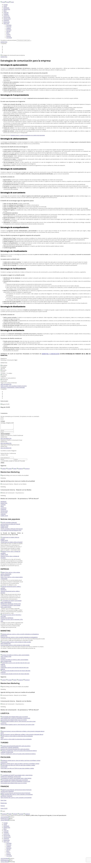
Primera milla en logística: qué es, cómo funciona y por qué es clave (17, 724)
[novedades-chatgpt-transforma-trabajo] (12, 602)
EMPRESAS (6, 8)
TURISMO (5, 14)
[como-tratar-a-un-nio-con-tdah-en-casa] (18, 765)
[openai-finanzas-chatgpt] (16, 789)
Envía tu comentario (5, 433)
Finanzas (8, 36)
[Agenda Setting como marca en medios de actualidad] (15, 475)
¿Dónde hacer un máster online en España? (11, 542)
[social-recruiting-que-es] (16, 642)
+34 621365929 (5, 820)
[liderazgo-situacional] (12, 588)
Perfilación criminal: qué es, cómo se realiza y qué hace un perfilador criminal (20, 763)
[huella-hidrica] (15, 664)
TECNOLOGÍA (7, 19)
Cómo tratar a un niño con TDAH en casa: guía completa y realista (17, 768)
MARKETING (6, 9)
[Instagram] (20, 468)
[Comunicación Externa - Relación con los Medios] (13, 484)
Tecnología (9, 37)
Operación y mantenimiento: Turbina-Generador (13, 387)
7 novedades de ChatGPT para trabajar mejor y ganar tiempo (10, 606)
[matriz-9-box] (12, 574)
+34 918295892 (5, 817)
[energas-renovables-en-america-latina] (15, 656)
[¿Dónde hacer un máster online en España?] (12, 539)
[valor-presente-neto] (17, 794)
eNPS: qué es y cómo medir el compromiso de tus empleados (16, 739)
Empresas (8, 26)
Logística (8, 28)
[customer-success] (12, 616)
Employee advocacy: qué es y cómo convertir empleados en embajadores (19, 637)
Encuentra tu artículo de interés (8, 40)
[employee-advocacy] (20, 634)
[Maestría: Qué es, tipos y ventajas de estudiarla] (12, 553)
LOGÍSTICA (6, 15)
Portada (5, 4)
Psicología (8, 25)
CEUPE (5, 6)
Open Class (6, 23)
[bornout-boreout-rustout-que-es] (22, 731)
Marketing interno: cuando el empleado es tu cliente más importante (27, 135)
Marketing (8, 30)
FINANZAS (6, 20)
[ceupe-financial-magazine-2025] (12, 525)
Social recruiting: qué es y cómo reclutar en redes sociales (15, 645)
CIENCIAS (5, 12)
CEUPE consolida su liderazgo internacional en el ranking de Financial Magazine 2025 (11, 529)
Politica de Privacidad (19, 461)
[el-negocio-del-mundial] (15, 746)
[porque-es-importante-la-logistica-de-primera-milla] (18, 721)
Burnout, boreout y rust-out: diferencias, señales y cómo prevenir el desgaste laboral (22, 734)
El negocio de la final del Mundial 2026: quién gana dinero (15, 749)
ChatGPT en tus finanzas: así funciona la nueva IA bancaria (15, 793)
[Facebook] (26, 468)
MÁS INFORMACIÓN (6, 384)
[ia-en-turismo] (19, 750)
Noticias (3, 805)
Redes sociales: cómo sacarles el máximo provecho (14, 386)
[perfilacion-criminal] (20, 760)
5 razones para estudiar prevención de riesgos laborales (15, 674)
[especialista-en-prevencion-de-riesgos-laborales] (15, 670)
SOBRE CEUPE (4, 527)
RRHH (5, 11)
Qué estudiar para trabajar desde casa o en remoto (14, 720)
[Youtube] (9, 468)
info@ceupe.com (5, 818)
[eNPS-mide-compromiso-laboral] (17, 736)
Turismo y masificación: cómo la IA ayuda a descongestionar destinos (18, 754)
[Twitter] (14, 468)
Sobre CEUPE (4, 808)
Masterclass (6, 22)
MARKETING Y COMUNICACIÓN (50, 354)
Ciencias (8, 31)
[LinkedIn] (3, 468)
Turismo (8, 34)
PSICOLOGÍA (6, 17)
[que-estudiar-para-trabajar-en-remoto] (14, 716)
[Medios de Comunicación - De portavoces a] (12, 493)
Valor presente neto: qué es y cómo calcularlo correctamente (16, 797)
